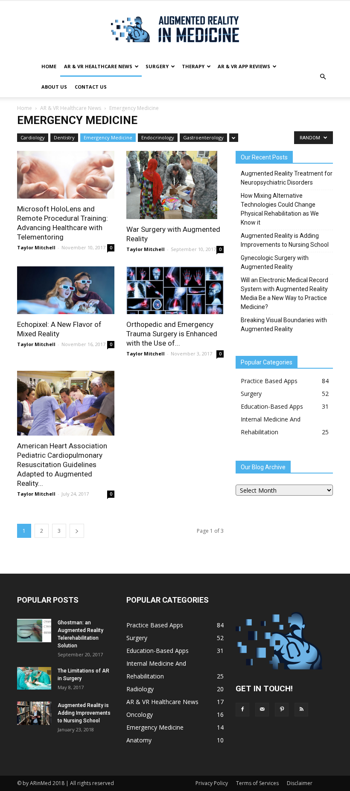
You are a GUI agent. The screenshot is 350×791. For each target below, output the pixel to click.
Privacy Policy (211, 783)
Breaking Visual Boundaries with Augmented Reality (284, 324)
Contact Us (91, 87)
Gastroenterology (203, 137)
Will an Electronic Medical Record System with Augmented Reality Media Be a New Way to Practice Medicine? (284, 293)
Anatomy (139, 740)
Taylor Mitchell (36, 247)
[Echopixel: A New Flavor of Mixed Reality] (65, 290)
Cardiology (32, 137)
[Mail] (262, 709)
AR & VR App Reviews (244, 66)
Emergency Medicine (108, 137)
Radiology (140, 689)
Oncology (139, 714)
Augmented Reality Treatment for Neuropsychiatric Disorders (286, 178)
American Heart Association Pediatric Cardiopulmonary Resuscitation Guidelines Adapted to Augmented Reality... (62, 465)
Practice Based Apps (269, 381)
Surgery (157, 66)
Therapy (193, 66)
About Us (54, 87)
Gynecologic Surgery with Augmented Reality (275, 262)
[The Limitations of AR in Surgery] (34, 678)
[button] (322, 76)
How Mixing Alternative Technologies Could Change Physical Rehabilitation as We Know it (280, 209)
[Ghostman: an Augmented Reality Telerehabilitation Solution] (34, 630)
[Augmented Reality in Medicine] (175, 29)
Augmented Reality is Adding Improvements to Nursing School (285, 240)
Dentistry (64, 137)
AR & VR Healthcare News (98, 66)
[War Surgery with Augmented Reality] (175, 185)
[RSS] (301, 709)
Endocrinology (157, 137)
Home (48, 66)
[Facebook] (242, 709)
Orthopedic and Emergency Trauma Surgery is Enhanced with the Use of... (171, 333)
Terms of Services (257, 783)
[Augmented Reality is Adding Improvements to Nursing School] (34, 713)
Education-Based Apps (272, 406)
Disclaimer (299, 783)
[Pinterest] (282, 709)
